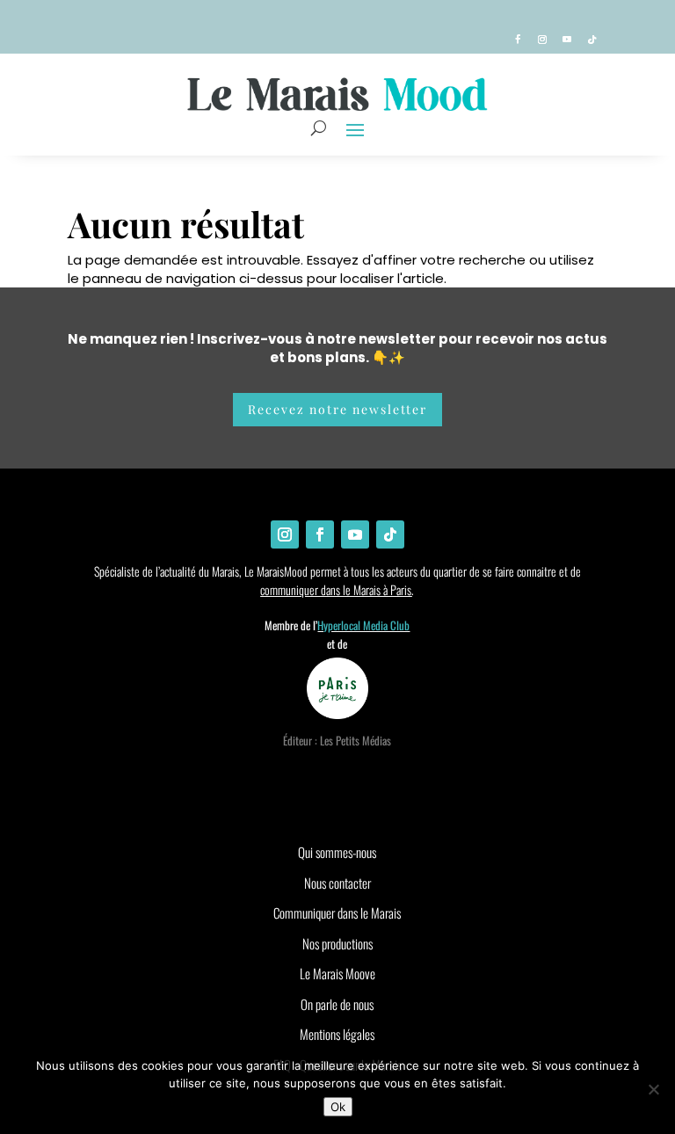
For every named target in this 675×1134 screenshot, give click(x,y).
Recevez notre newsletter (337, 409)
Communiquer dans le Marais (337, 912)
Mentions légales (337, 1033)
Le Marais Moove (337, 973)
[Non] (653, 1089)
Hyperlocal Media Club (363, 625)
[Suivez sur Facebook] (517, 39)
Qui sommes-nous (337, 851)
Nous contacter (337, 882)
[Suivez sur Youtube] (567, 39)
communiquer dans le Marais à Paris (335, 589)
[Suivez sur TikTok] (591, 39)
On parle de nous (337, 1004)
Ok (337, 1107)
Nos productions (337, 943)
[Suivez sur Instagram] (542, 39)
